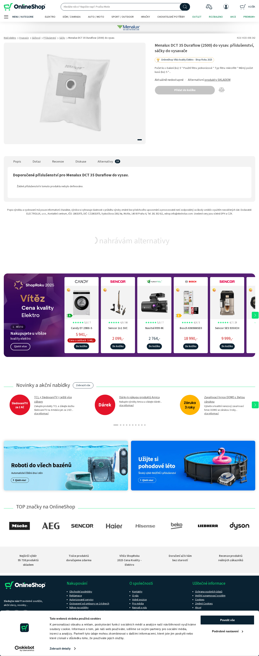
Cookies (199, 600)
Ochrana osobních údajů (208, 592)
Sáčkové (36, 38)
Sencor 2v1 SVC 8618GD (118, 330)
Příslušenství (49, 38)
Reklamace (75, 596)
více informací (41, 413)
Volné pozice (139, 600)
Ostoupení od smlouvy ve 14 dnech (89, 604)
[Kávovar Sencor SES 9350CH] (227, 302)
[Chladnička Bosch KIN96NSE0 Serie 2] (190, 302)
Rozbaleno (216, 17)
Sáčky (62, 38)
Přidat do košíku (184, 90)
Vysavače (24, 38)
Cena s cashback (77, 340)
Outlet (197, 17)
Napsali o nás (139, 608)
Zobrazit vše (83, 385)
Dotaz (37, 161)
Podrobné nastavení (225, 631)
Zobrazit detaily (60, 648)
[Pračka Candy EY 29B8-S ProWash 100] (81, 302)
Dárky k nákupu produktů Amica (139, 397)
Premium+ (249, 17)
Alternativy (105, 161)
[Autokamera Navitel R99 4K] (154, 302)
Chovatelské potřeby (171, 17)
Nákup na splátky (79, 608)
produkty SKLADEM (217, 80)
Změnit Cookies (204, 604)
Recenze (58, 161)
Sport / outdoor (122, 17)
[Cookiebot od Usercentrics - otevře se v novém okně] (24, 648)
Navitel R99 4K (154, 328)
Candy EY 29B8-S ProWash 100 (81, 330)
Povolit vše (227, 620)
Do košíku (81, 346)
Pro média (138, 604)
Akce (233, 17)
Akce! (198, 608)
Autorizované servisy (81, 600)
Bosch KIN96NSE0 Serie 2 (191, 330)
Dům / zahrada (72, 17)
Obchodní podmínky (80, 592)
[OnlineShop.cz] (25, 7)
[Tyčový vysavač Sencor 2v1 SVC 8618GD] (118, 302)
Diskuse (80, 161)
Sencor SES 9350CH (227, 328)
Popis (17, 161)
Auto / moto (96, 17)
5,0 (81, 322)
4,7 (227, 322)
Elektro (50, 17)
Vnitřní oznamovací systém (210, 596)
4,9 (118, 322)
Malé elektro (10, 38)
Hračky (145, 17)
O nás (135, 596)
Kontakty (137, 592)
